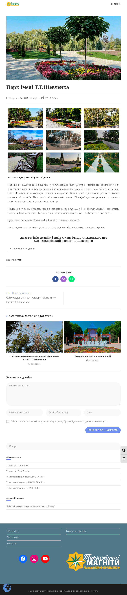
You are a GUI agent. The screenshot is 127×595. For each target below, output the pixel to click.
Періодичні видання (24, 249)
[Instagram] (34, 559)
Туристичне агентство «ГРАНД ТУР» (22, 488)
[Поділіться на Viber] (63, 279)
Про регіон (12, 531)
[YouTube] (45, 559)
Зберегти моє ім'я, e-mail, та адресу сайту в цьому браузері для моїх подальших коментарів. (59, 421)
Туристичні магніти (76, 531)
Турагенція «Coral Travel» (17, 471)
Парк (19, 260)
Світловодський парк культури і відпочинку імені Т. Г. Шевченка (34, 358)
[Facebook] (23, 559)
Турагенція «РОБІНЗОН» (17, 466)
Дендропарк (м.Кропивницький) (92, 356)
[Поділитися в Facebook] (55, 279)
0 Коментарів (31, 98)
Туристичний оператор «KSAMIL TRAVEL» (25, 483)
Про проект (13, 537)
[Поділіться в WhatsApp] (71, 279)
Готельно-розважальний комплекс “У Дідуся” (34, 507)
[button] (63, 248)
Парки (13, 98)
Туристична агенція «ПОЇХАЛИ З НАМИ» (25, 477)
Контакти (12, 544)
